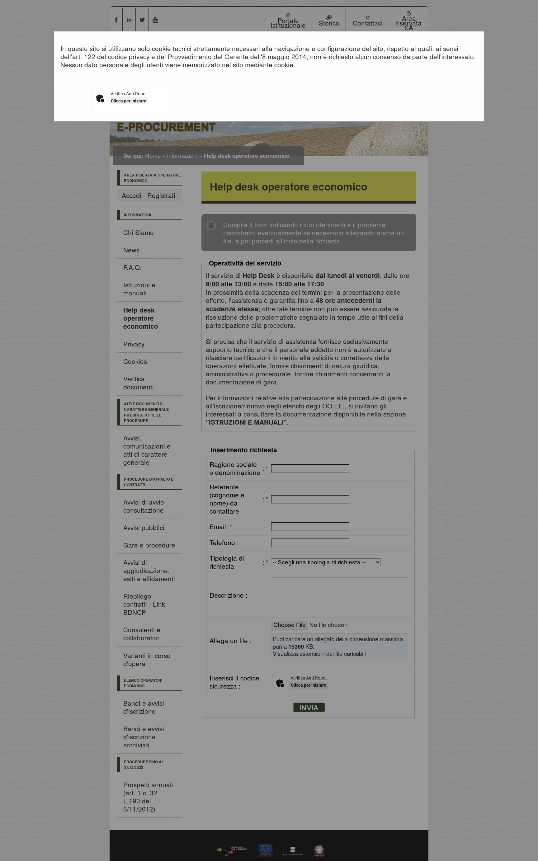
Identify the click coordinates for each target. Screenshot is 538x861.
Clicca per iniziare (128, 100)
